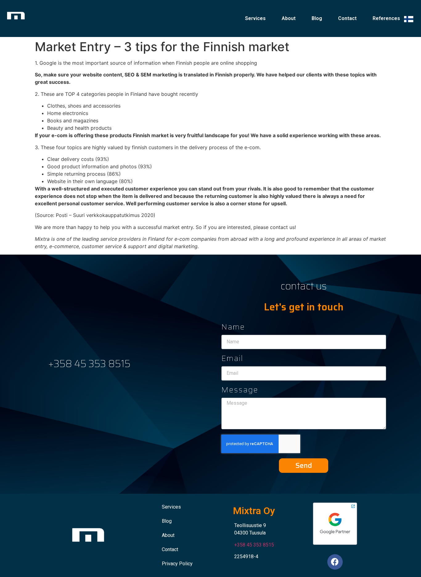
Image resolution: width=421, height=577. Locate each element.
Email (232, 359)
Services (255, 18)
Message (239, 391)
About (289, 18)
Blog (317, 18)
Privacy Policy (177, 564)
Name (233, 328)
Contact (347, 18)
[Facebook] (335, 562)
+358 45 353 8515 (89, 363)
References (386, 18)
